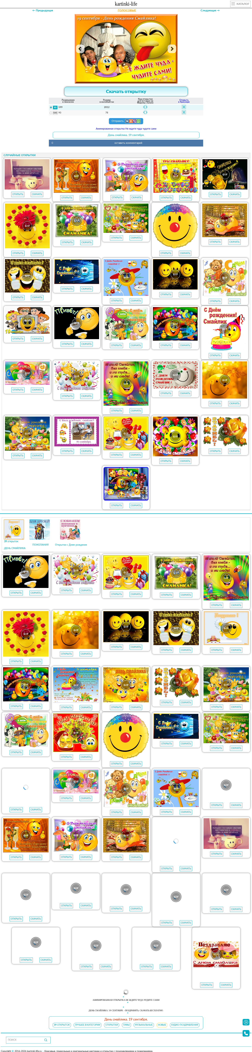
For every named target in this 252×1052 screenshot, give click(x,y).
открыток (62, 1026)
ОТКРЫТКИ (111, 1026)
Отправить (118, 121)
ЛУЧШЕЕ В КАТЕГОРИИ (87, 1026)
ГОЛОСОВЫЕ (127, 10)
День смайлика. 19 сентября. (126, 135)
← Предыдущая (42, 10)
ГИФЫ (126, 1026)
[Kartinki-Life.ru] (126, 4)
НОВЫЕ (162, 1026)
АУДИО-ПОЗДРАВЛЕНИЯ (184, 1026)
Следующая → (210, 10)
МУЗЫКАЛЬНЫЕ (144, 1026)
